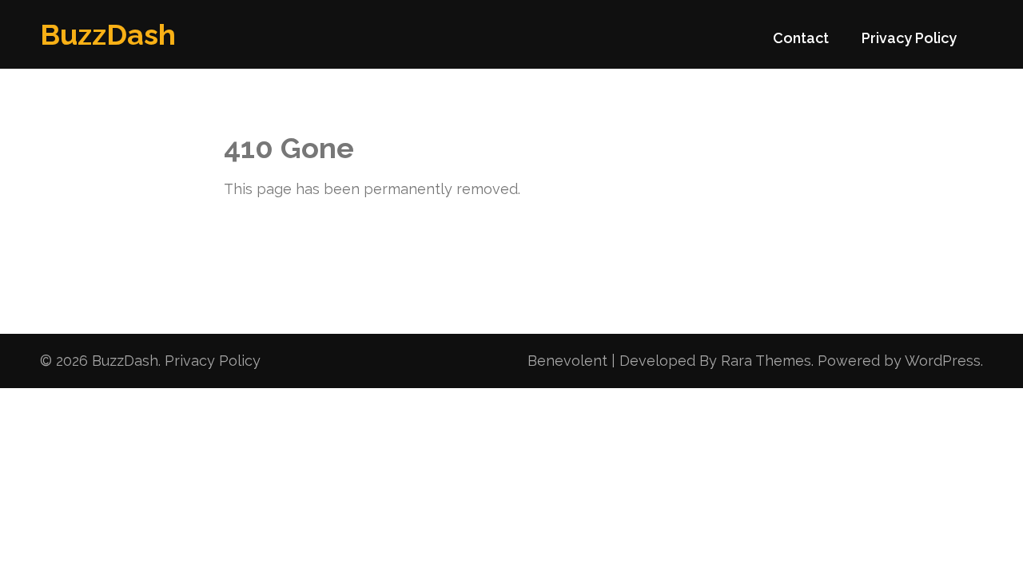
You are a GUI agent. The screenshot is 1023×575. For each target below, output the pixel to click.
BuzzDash (108, 34)
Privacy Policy (909, 38)
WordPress (943, 360)
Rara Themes (766, 360)
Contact (801, 38)
